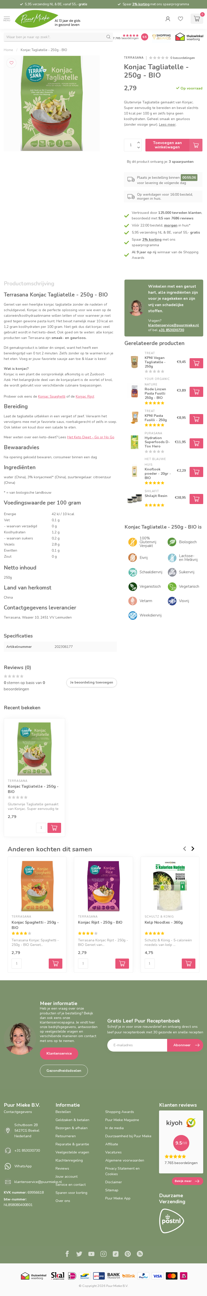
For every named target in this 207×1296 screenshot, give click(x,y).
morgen (170, 225)
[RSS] (140, 1254)
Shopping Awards (119, 1111)
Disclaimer (113, 1182)
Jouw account (66, 1176)
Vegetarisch (189, 586)
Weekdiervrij (151, 615)
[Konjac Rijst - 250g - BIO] (103, 886)
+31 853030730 (27, 1150)
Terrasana (134, 57)
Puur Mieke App (118, 1198)
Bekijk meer (183, 1181)
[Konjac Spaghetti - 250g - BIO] (37, 886)
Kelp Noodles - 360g (164, 922)
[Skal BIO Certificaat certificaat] (57, 1276)
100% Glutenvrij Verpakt (148, 542)
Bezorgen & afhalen (72, 1128)
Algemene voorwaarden (124, 1160)
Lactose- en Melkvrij (188, 557)
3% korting (140, 4)
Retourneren (66, 1136)
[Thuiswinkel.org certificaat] (189, 37)
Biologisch (188, 541)
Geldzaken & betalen (72, 1120)
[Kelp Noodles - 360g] (170, 886)
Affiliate (111, 1144)
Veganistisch (150, 586)
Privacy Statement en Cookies (122, 1171)
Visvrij (184, 600)
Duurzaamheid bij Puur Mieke (128, 1136)
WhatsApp (23, 1166)
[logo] (52, 19)
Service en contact (71, 1184)
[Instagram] (103, 1254)
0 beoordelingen (182, 58)
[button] (167, 19)
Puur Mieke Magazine (122, 1120)
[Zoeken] (108, 37)
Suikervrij (186, 572)
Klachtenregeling (69, 1160)
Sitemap (111, 1190)
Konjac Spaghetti (51, 396)
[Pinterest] (128, 1254)
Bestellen (63, 1111)
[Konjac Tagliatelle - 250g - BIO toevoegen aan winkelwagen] (54, 828)
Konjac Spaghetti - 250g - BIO (35, 924)
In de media (114, 1128)
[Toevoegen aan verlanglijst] (11, 63)
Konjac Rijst (85, 396)
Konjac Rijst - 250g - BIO (100, 922)
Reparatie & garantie (72, 1144)
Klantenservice (59, 1053)
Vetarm (146, 600)
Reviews (62, 1168)
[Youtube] (91, 1254)
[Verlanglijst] (180, 19)
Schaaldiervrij (151, 572)
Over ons (63, 1200)
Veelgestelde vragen (72, 1152)
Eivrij (144, 557)
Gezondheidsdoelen (63, 1070)
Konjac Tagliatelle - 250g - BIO (44, 50)
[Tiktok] (116, 1254)
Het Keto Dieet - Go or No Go (90, 437)
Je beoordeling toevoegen (91, 682)
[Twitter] (79, 1254)
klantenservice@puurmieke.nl (38, 1181)
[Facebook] (67, 1254)
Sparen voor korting (71, 1192)
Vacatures (113, 1152)
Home (8, 50)
